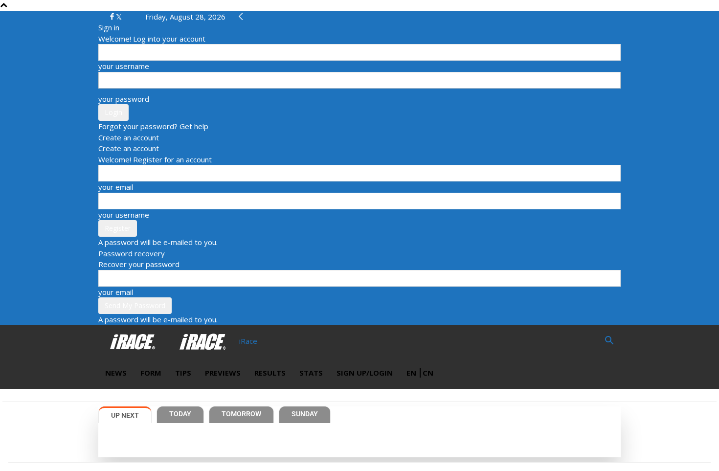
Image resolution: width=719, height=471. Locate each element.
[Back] (241, 17)
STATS (311, 373)
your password (123, 99)
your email (115, 187)
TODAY (180, 414)
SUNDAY (305, 414)
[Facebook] (113, 17)
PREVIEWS (223, 373)
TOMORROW (241, 414)
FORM (150, 373)
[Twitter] (119, 17)
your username (123, 66)
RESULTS (270, 373)
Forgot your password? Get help (153, 126)
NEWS (116, 373)
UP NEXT (125, 415)
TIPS (183, 373)
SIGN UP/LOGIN (365, 373)
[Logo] (133, 341)
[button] (609, 341)
